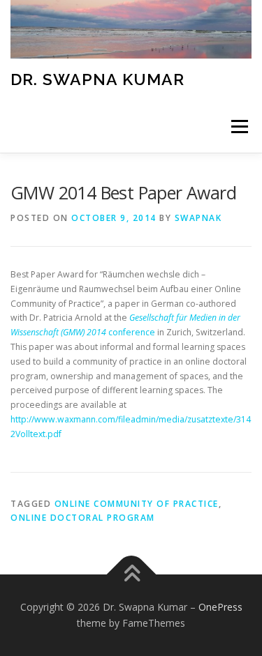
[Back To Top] (131, 574)
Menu (238, 126)
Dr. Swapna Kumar (97, 79)
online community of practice (136, 504)
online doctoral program (82, 518)
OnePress (220, 606)
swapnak (198, 218)
